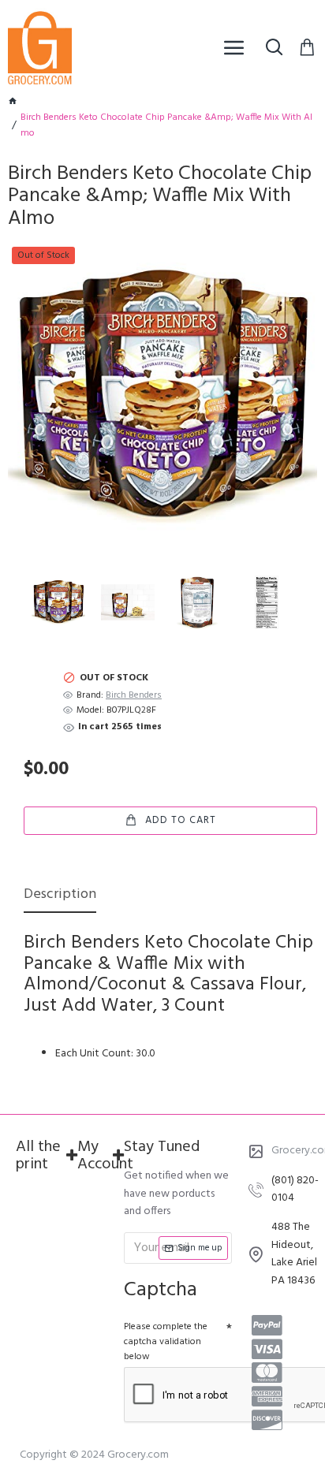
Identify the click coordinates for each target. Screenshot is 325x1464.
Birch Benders (134, 695)
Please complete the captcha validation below (165, 1342)
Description (60, 896)
